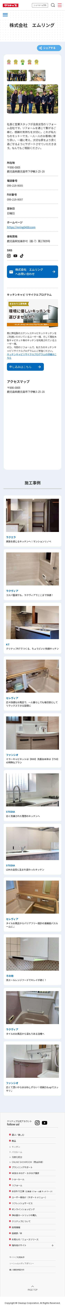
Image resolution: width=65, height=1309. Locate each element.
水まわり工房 (32, 1191)
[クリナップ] (10, 5)
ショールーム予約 (40, 5)
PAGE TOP (32, 1289)
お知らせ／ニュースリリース (25, 1239)
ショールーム (18, 1179)
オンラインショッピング (23, 1209)
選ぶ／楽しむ (18, 1134)
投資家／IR (17, 1233)
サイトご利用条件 (17, 1257)
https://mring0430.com (21, 227)
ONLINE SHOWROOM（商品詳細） (28, 1162)
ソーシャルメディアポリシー (21, 1263)
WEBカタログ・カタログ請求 (25, 1173)
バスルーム (17, 1152)
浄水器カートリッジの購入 (24, 1215)
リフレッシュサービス (22, 1203)
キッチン (16, 1146)
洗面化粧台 (17, 1157)
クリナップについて (21, 1221)
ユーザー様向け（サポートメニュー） (29, 1197)
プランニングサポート (22, 1167)
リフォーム (17, 1185)
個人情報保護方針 (17, 1269)
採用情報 (16, 1227)
